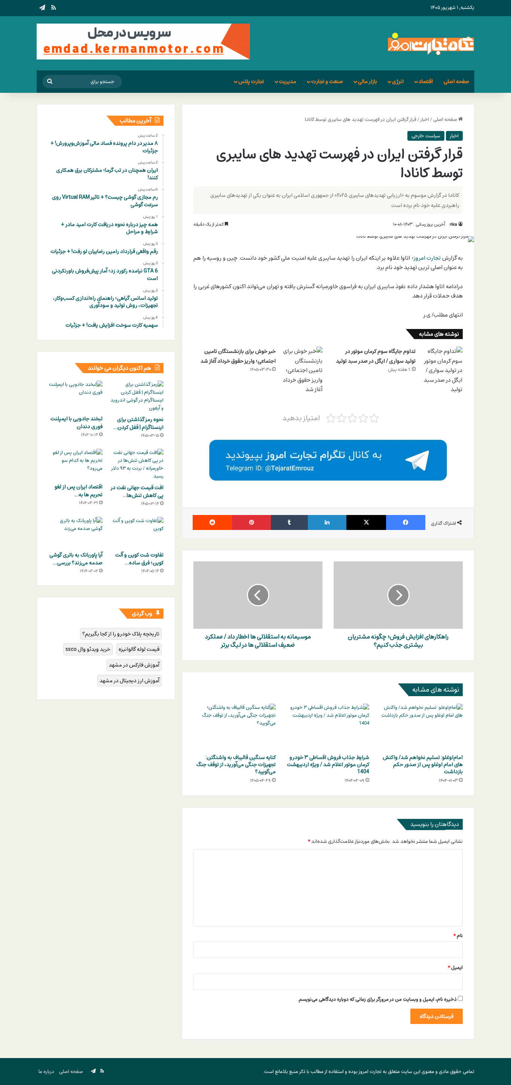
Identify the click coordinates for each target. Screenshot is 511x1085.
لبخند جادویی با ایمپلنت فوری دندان (76, 423)
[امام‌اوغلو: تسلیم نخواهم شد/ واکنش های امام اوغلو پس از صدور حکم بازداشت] (421, 727)
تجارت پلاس (251, 81)
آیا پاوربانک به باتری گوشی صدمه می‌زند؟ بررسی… (75, 559)
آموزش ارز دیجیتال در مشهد (129, 681)
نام (458, 935)
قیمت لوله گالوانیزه (139, 649)
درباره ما (46, 1071)
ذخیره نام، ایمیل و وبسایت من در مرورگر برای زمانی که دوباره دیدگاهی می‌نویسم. (377, 999)
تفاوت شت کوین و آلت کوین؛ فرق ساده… (139, 559)
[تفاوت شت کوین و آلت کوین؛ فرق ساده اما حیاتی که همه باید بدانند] (136, 532)
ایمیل (455, 967)
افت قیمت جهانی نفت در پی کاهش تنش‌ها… (137, 491)
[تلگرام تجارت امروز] (328, 460)
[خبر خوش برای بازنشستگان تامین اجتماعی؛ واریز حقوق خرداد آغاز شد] (301, 370)
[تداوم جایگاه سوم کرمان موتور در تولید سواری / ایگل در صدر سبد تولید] (441, 370)
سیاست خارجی (425, 135)
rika (453, 224)
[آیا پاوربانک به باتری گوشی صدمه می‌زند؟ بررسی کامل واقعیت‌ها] (75, 532)
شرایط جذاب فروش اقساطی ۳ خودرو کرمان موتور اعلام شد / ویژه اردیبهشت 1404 (328, 764)
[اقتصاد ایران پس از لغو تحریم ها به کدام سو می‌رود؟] (75, 464)
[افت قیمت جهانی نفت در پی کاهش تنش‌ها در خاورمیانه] (136, 464)
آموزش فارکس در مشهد (134, 665)
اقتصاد (426, 81)
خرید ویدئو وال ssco (87, 649)
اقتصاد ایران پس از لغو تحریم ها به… (78, 491)
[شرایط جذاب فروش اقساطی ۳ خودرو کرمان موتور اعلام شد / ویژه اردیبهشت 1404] (328, 727)
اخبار (424, 119)
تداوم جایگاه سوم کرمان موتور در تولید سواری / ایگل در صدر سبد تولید (376, 356)
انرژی (398, 81)
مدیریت (287, 81)
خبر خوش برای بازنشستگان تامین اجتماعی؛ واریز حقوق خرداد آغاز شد (238, 356)
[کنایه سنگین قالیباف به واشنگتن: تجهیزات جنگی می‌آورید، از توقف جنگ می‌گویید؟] (234, 727)
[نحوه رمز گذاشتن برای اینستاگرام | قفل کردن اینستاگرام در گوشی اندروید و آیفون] (136, 396)
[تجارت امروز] (431, 43)
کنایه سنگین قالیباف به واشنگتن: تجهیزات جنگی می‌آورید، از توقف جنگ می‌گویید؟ (236, 764)
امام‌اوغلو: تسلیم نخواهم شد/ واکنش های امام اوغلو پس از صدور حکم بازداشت (423, 764)
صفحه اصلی (456, 81)
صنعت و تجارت (327, 81)
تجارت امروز (427, 258)
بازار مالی (367, 81)
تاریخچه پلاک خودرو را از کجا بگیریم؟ (120, 634)
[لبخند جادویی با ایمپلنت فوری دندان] (75, 396)
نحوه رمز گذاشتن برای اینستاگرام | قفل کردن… (138, 423)
